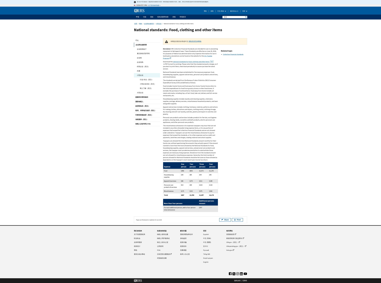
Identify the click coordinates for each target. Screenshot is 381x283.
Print (239, 220)
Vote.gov (229, 250)
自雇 (138, 71)
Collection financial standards (233, 54)
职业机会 (137, 238)
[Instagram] (237, 273)
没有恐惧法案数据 (163, 254)
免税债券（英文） (141, 119)
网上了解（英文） (146, 88)
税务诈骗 (183, 242)
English (205, 262)
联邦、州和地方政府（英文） (145, 110)
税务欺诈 (183, 246)
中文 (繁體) (207, 242)
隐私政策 (237, 281)
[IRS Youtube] (245, 273)
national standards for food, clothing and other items (193, 62)
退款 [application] (151, 17)
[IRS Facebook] (230, 273)
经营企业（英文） (143, 67)
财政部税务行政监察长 (234, 238)
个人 (137, 40)
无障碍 (244, 281)
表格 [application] (174, 17)
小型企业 (158, 24)
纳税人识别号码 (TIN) (143, 124)
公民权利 (160, 246)
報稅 (140, 24)
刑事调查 (183, 250)
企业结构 (140, 62)
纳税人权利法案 (162, 234)
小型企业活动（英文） (148, 84)
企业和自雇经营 (149, 24)
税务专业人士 (234, 11)
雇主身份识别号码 (143, 53)
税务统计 (137, 246)
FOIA (158, 250)
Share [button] (226, 220)
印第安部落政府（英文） (144, 115)
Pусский (206, 250)
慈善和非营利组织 (141, 97)
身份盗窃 (183, 238)
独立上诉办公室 (162, 242)
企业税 (139, 58)
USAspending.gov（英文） (235, 246)
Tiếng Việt (206, 254)
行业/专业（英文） (146, 80)
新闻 (212, 11)
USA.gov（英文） (232, 242)
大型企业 (140, 93)
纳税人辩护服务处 (163, 238)
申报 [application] (137, 17)
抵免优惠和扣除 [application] (162, 17)
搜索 (245, 17)
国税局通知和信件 (186, 234)
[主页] (139, 10)
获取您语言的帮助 (195, 41)
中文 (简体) (220, 11)
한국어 (205, 246)
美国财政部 (230, 234)
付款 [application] (144, 17)
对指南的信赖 (162, 258)
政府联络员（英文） (142, 106)
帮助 (205, 11)
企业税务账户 (141, 49)
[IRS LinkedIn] (241, 273)
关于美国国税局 (139, 234)
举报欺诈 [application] (183, 17)
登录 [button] (243, 11)
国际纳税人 (139, 102)
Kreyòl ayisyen (208, 258)
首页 (135, 24)
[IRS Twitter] (233, 273)
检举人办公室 (185, 254)
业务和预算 (138, 242)
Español (206, 234)
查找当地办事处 (139, 254)
